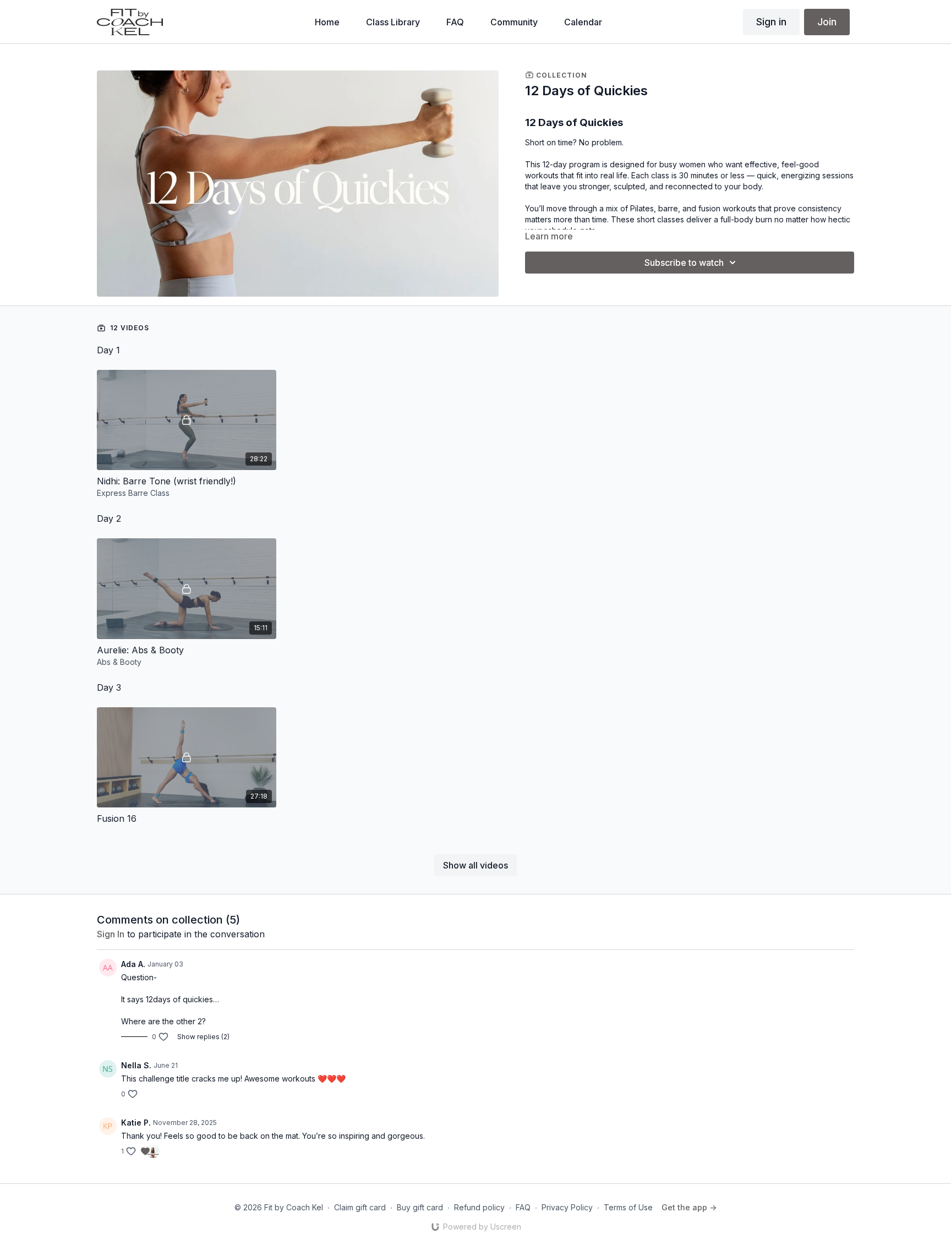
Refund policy (479, 1207)
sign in (110, 934)
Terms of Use (628, 1207)
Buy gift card (420, 1207)
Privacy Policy (567, 1207)
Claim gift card (360, 1207)
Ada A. (133, 964)
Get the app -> (689, 1207)
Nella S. (136, 1065)
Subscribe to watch (684, 262)
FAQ (523, 1207)
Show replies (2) (203, 1037)
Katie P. (136, 1122)
